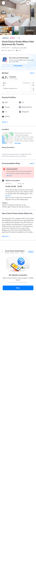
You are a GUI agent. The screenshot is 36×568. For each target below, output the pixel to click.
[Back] (3, 3)
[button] (7, 138)
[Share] (32, 3)
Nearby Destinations (8, 147)
